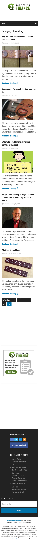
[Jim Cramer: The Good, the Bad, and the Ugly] (19, 109)
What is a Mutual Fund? (11, 250)
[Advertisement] (19, 16)
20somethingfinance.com (14, 520)
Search (19, 510)
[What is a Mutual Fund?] (19, 267)
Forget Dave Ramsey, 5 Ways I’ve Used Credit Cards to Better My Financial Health (18, 197)
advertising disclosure (15, 539)
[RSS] (24, 439)
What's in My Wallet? (19, 484)
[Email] (20, 439)
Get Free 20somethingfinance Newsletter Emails (19, 489)
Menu (3, 23)
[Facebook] (12, 439)
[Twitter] (16, 439)
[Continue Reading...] (10, 83)
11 (23, 300)
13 (4, 304)
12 (29, 300)
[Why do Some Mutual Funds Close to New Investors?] (19, 56)
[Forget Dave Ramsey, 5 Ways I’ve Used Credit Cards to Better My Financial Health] (19, 217)
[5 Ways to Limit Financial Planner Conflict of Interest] (19, 162)
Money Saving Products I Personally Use (19, 461)
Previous (7, 300)
